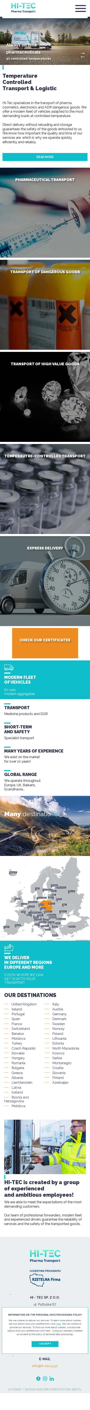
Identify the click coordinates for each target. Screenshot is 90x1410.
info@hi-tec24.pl (45, 1366)
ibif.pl (76, 1389)
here (58, 1324)
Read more (45, 157)
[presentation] (82, 57)
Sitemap (14, 1389)
